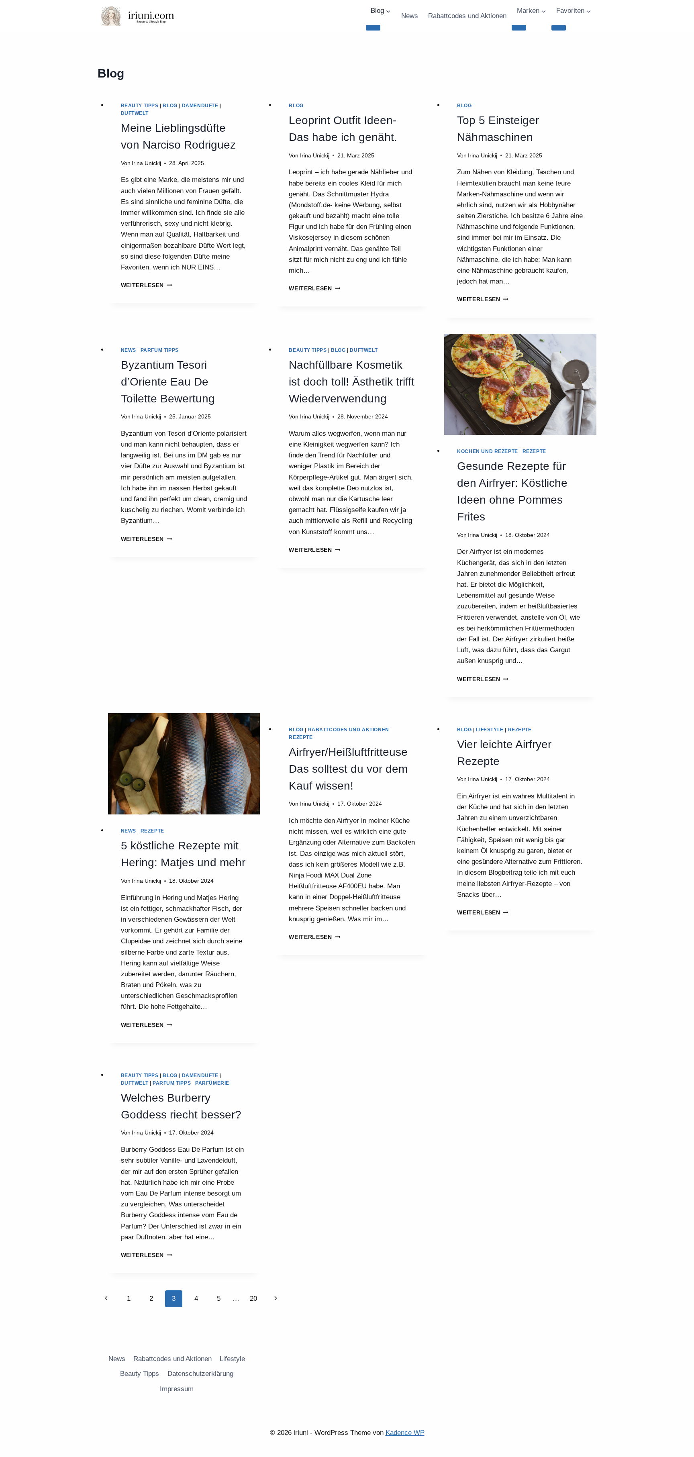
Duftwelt (135, 113)
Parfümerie (212, 1083)
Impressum (177, 1389)
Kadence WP (405, 1433)
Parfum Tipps (160, 350)
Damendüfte (200, 105)
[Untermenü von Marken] (519, 28)
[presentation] (520, 384)
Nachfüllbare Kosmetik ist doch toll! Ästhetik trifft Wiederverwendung (351, 382)
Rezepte (534, 451)
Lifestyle (489, 730)
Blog (170, 105)
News (409, 16)
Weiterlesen (146, 285)
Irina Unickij (146, 163)
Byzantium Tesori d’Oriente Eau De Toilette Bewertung (168, 382)
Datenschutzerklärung (200, 1373)
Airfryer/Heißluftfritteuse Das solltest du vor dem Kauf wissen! (348, 769)
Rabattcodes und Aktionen (467, 16)
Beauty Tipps (140, 105)
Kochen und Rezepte (487, 451)
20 (253, 1298)
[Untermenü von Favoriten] (558, 28)
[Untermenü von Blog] (373, 28)
